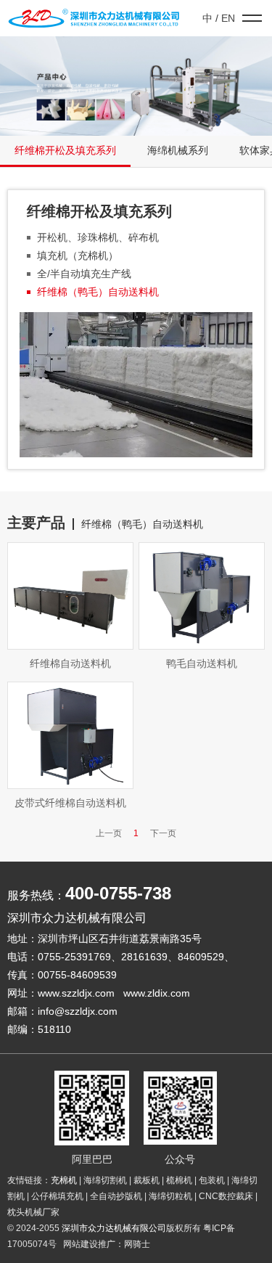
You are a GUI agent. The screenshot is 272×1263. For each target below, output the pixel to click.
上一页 (109, 833)
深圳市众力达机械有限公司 (114, 1228)
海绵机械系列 (177, 150)
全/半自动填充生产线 (84, 273)
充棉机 (64, 1180)
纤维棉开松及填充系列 (65, 150)
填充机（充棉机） (77, 255)
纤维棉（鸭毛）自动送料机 (98, 292)
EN (228, 18)
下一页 (163, 833)
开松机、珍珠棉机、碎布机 (98, 237)
